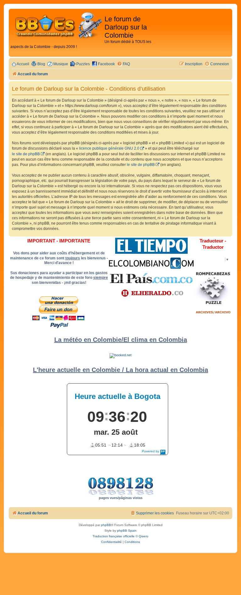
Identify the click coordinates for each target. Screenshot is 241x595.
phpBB (106, 525)
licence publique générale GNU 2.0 (109, 148)
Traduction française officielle (114, 536)
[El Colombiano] (151, 263)
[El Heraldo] (151, 293)
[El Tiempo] (151, 246)
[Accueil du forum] (57, 25)
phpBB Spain (127, 530)
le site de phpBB (26, 154)
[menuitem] (123, 64)
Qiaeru (143, 536)
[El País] (151, 278)
